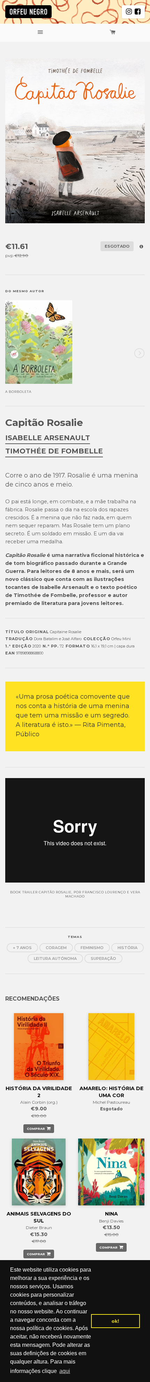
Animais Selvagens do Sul (39, 1217)
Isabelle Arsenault (47, 438)
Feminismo (92, 947)
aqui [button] (64, 1371)
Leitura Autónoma (55, 958)
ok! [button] (115, 1321)
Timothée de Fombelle (54, 451)
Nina (111, 1214)
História (127, 947)
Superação (103, 958)
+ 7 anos (22, 947)
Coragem (56, 947)
